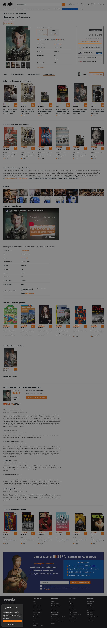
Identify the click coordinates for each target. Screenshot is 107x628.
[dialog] (12, 615)
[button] (12, 624)
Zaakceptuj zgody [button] (12, 621)
